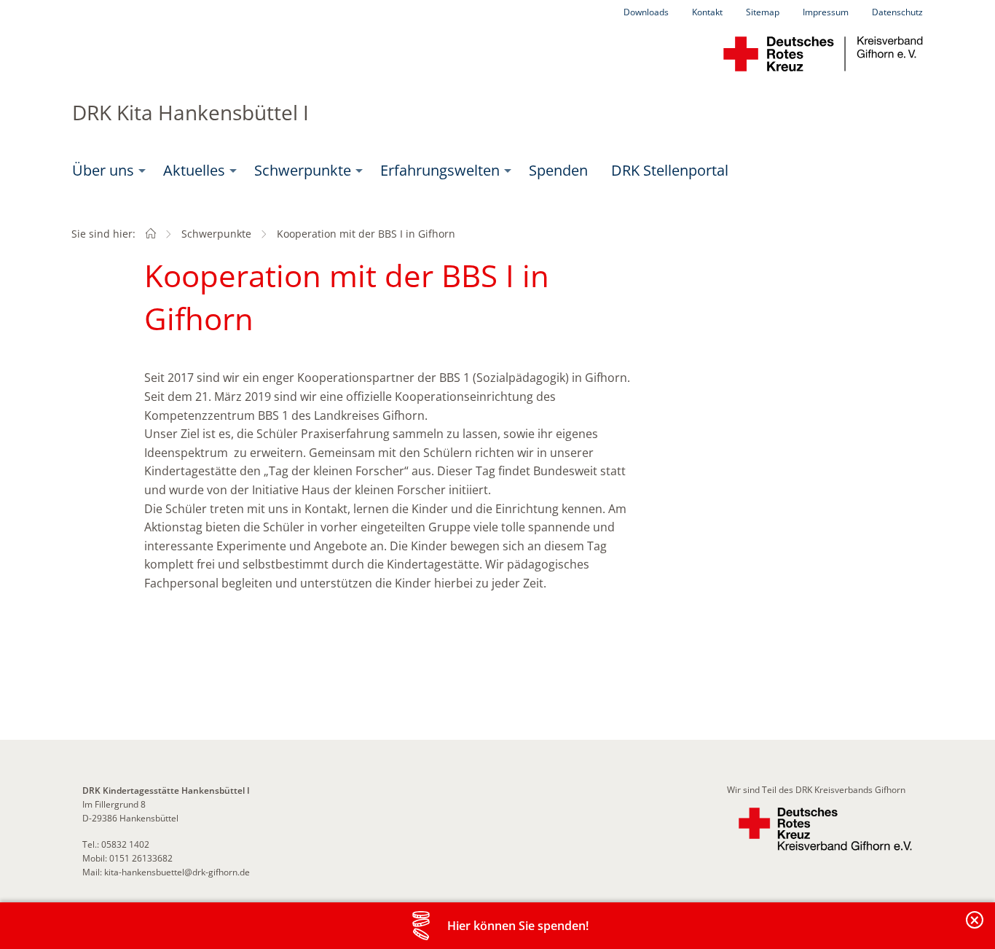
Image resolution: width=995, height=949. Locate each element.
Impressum (826, 12)
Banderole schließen (975, 928)
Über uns (103, 170)
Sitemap (762, 12)
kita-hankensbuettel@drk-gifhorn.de (177, 872)
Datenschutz (897, 12)
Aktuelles (194, 170)
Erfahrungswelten (440, 170)
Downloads (646, 12)
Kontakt (707, 12)
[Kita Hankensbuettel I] (151, 234)
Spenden (558, 170)
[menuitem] (106, 170)
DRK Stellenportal (669, 170)
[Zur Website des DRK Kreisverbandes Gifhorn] (825, 829)
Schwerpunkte (302, 170)
